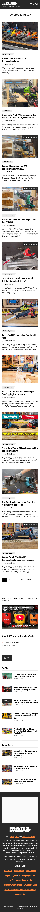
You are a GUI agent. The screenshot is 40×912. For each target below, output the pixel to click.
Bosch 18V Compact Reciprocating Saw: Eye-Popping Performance (19, 393)
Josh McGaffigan (9, 121)
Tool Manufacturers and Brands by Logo (20, 885)
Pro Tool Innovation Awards (20, 880)
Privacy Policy (14, 837)
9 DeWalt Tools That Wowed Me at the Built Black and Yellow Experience (25, 753)
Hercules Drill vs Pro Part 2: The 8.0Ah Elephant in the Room (25, 781)
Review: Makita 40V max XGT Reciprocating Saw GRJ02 (14, 167)
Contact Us (20, 894)
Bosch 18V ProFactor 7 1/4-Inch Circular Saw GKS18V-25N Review (26, 701)
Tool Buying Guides (27, 875)
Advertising (19, 871)
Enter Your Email (9, 645)
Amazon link (16, 598)
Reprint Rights (11, 875)
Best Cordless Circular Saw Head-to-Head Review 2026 (25, 767)
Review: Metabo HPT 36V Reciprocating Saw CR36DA (19, 220)
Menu (35, 4)
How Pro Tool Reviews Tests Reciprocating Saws (14, 59)
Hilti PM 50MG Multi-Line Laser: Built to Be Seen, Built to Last (25, 675)
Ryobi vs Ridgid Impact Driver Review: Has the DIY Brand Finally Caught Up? (25, 731)
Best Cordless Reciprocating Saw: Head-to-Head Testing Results (19, 503)
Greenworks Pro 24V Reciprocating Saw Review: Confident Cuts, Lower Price (19, 116)
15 (22, 580)
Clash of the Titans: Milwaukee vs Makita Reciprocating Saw (20, 449)
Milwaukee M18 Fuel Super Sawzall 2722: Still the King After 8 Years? (20, 279)
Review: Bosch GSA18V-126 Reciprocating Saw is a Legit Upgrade (18, 558)
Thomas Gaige (8, 508)
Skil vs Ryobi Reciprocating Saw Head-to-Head (20, 336)
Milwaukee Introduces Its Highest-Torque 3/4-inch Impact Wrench (26, 688)
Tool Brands (31, 871)
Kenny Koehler (8, 64)
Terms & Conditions (28, 837)
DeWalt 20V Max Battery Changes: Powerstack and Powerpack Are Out (26, 716)
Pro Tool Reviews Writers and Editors (20, 889)
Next (29, 580)
